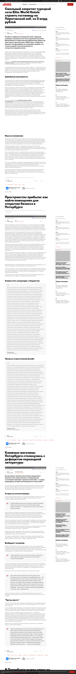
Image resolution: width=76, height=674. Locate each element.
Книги (16, 655)
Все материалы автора (18, 33)
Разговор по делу (13, 440)
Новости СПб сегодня (38, 440)
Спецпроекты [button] (33, 4)
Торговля (9, 655)
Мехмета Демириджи (39, 81)
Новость (15, 184)
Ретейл (13, 655)
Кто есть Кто (54, 4)
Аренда (9, 440)
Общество (19, 440)
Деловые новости (25, 440)
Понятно (72, 671)
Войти (70, 4)
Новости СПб (31, 440)
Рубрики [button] (25, 4)
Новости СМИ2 (8, 191)
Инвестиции (45, 440)
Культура (20, 655)
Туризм (23, 184)
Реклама (48, 4)
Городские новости (40, 655)
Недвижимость (51, 440)
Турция (20, 184)
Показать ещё (58, 57)
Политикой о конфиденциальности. (19, 672)
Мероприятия (41, 4)
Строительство (10, 184)
